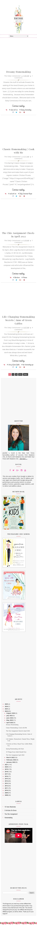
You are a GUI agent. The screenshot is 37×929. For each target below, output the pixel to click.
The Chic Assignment (11, 814)
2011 (6, 788)
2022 (6, 711)
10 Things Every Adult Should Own (16, 752)
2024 (6, 706)
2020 (6, 767)
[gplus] (17, 470)
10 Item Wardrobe (10, 807)
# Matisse (24, 277)
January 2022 (11, 762)
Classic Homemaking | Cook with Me (16, 728)
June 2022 (10, 718)
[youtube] (25, 470)
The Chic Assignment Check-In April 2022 (18, 731)
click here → (23, 459)
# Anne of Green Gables (13, 364)
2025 (6, 704)
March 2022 (10, 757)
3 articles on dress (10, 810)
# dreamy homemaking (25, 109)
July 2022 (9, 715)
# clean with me (13, 109)
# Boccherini (16, 277)
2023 (6, 709)
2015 (6, 779)
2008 (6, 795)
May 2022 (9, 720)
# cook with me (12, 193)
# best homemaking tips (27, 364)
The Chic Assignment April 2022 (15, 755)
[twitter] (13, 470)
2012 (6, 786)
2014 (6, 781)
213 (20, 374)
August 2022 (10, 713)
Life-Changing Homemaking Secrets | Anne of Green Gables (18, 320)
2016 (6, 776)
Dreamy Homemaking (18, 71)
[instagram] (21, 470)
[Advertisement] (18, 397)
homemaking (8, 818)
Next (25, 374)
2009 (6, 793)
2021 (6, 764)
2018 (6, 772)
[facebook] (10, 470)
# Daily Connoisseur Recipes (25, 193)
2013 (6, 783)
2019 (6, 769)
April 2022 (10, 722)
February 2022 (11, 760)
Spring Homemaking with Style (15, 749)
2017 (6, 774)
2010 (6, 790)
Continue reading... (18, 106)
